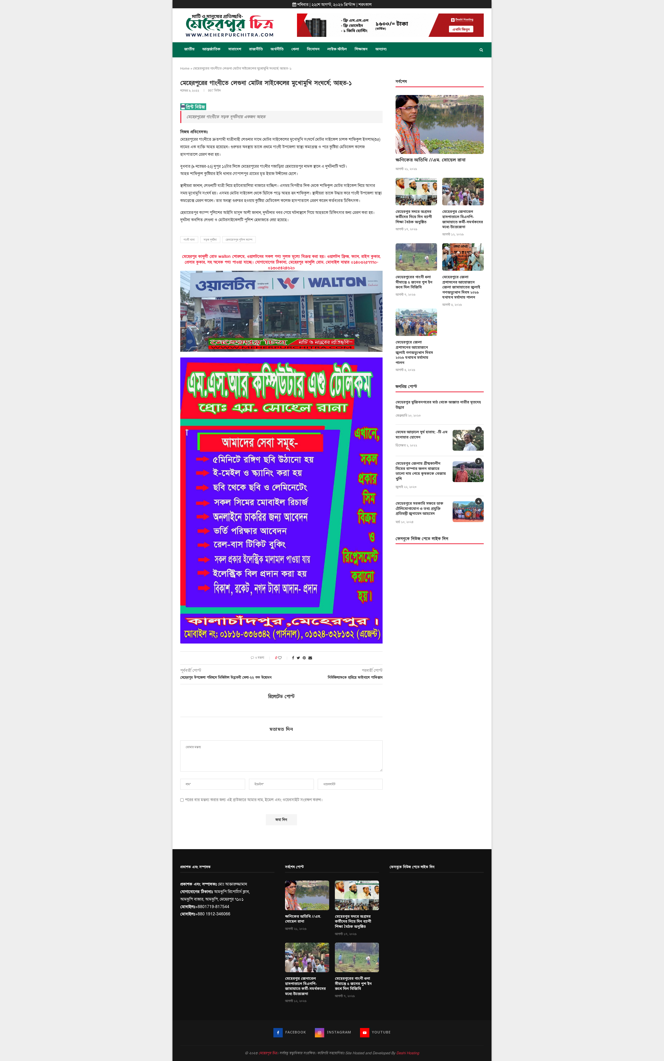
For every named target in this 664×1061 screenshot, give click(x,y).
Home (185, 68)
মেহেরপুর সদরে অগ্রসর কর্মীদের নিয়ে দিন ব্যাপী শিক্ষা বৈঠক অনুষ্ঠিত (414, 217)
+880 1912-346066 (212, 914)
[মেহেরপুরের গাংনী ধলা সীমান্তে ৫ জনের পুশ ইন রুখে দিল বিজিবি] (416, 257)
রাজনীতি (256, 49)
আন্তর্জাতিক (211, 49)
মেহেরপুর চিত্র (268, 1053)
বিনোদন (313, 49)
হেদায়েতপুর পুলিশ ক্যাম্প (239, 240)
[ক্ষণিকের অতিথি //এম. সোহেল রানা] (440, 124)
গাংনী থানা (189, 240)
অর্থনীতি (277, 49)
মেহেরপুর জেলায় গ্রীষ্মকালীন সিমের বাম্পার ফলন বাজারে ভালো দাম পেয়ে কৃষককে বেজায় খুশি (421, 471)
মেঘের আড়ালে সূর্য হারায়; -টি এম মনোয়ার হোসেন (421, 435)
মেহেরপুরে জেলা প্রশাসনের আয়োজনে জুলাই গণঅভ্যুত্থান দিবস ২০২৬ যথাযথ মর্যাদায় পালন (414, 352)
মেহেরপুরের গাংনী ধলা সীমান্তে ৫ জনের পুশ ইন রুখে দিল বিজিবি (414, 282)
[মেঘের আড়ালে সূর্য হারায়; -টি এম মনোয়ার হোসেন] (468, 440)
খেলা (295, 49)
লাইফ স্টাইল (337, 49)
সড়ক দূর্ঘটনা (210, 240)
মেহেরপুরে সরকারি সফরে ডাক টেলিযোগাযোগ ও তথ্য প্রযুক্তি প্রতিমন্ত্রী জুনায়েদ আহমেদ (419, 508)
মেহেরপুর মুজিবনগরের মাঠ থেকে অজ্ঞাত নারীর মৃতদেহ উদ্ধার (438, 405)
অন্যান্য (380, 49)
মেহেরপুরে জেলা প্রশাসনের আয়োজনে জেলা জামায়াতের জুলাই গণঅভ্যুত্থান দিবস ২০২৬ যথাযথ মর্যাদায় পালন (461, 287)
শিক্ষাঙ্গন (361, 49)
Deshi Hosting (407, 1053)
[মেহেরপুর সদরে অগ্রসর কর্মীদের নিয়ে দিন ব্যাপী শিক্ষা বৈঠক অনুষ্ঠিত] (416, 192)
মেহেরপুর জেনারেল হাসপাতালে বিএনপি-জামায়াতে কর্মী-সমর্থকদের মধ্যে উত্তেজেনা (462, 220)
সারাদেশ (234, 49)
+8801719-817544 (212, 907)
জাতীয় (189, 49)
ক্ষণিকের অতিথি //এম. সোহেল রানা (431, 160)
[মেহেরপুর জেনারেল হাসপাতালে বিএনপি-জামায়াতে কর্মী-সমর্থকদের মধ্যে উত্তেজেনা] (463, 192)
